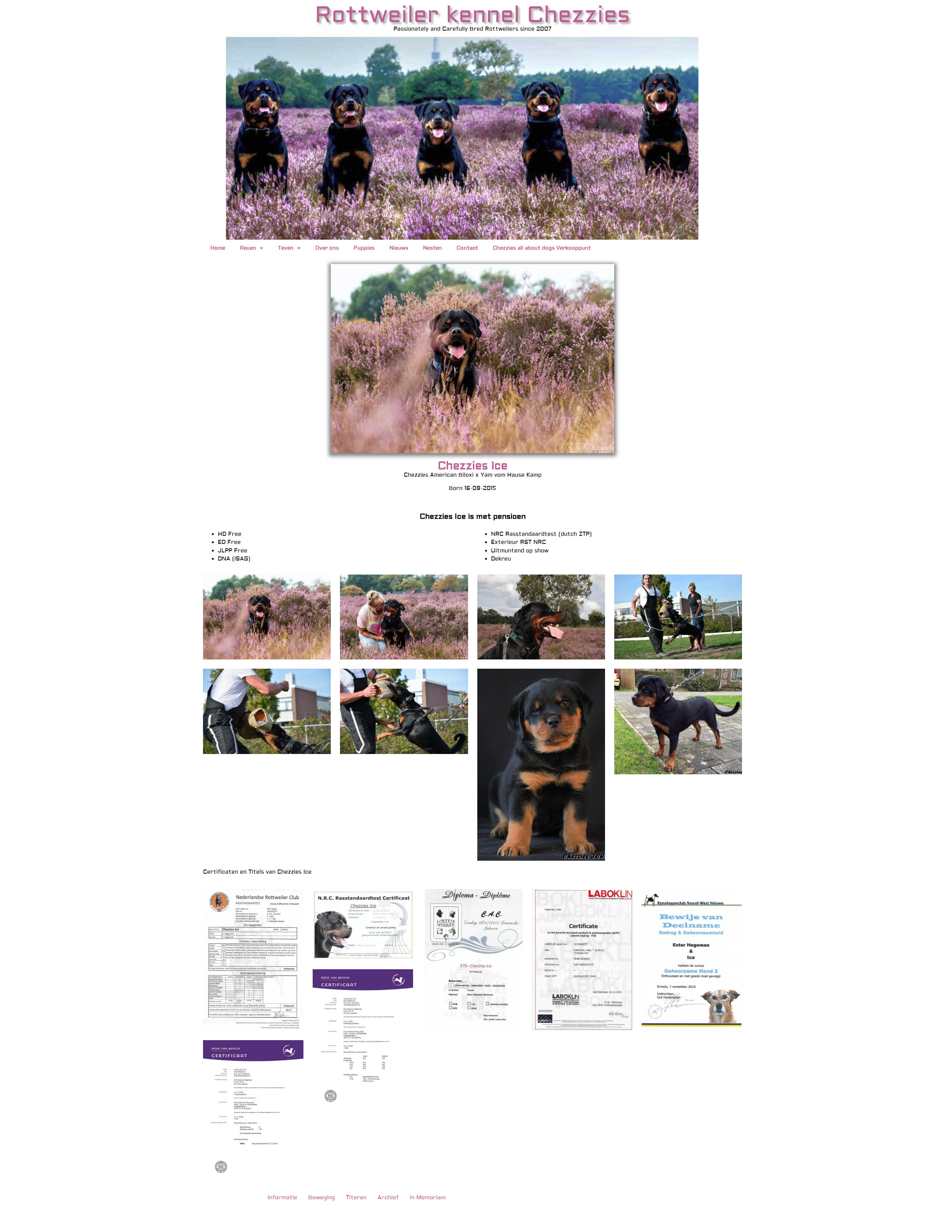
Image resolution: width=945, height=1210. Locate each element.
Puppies (364, 248)
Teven (285, 248)
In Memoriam (428, 1197)
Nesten (432, 248)
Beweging (321, 1197)
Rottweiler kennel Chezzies (472, 15)
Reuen (248, 248)
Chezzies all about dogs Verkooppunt (542, 248)
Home (217, 248)
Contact (467, 248)
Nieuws (398, 248)
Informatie (282, 1197)
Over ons (327, 248)
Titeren (356, 1197)
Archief (388, 1197)
